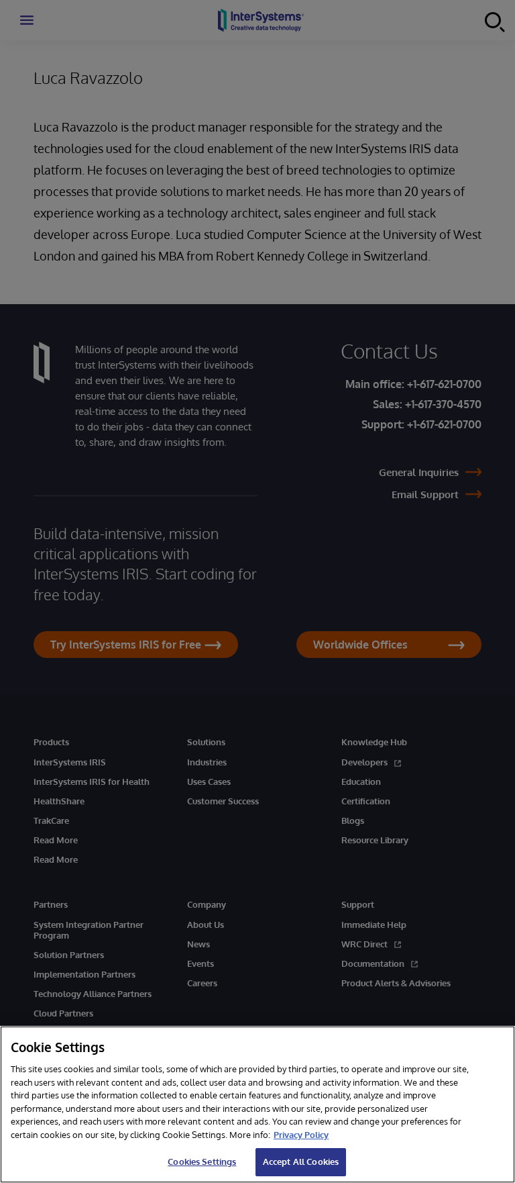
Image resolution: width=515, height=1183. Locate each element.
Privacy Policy (301, 1134)
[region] (257, 1104)
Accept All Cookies (301, 1161)
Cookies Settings (202, 1161)
